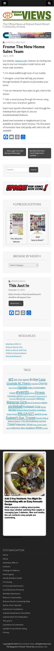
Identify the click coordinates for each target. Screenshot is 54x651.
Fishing (32, 393)
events (22, 392)
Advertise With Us (13, 344)
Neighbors (37, 403)
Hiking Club (20, 398)
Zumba (45, 428)
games (20, 396)
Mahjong (40, 398)
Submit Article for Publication (15, 617)
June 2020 (20, 42)
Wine (39, 427)
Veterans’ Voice (24, 424)
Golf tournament (29, 396)
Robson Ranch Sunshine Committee (31, 410)
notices (44, 402)
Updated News (18, 281)
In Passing (7, 582)
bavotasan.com (40, 647)
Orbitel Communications (16, 353)
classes (22, 387)
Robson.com (21, 60)
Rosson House (12, 414)
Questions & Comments (13, 624)
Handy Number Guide (12, 578)
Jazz (34, 398)
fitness (40, 392)
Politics (43, 407)
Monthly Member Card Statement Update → (37, 153)
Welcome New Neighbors (23, 428)
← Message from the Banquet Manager (14, 151)
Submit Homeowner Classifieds (16, 613)
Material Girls (17, 402)
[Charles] (27, 35)
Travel (11, 424)
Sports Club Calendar (12, 605)
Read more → (16, 303)
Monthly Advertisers (11, 593)
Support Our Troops (21, 417)
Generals (10, 42)
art (10, 379)
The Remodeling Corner (33, 421)
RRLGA (23, 413)
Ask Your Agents (21, 379)
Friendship (11, 396)
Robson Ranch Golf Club (16, 350)
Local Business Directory (13, 589)
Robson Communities (12, 597)
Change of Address (11, 570)
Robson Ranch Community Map (16, 601)
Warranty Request (13, 356)
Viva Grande (37, 425)
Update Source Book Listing (15, 628)
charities (34, 384)
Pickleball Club (31, 406)
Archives (6, 566)
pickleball (15, 406)
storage (44, 414)
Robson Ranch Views (26, 644)
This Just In (19, 285)
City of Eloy (13, 388)
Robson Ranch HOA (14, 347)
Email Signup (8, 574)
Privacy (6, 632)
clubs (30, 387)
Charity (42, 383)
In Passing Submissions (13, 586)
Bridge (34, 379)
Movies (30, 403)
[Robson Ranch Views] (27, 13)
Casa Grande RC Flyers (26, 381)
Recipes (12, 409)
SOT (31, 413)
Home (5, 555)
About (5, 558)
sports (37, 413)
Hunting (29, 399)
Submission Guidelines (13, 609)
